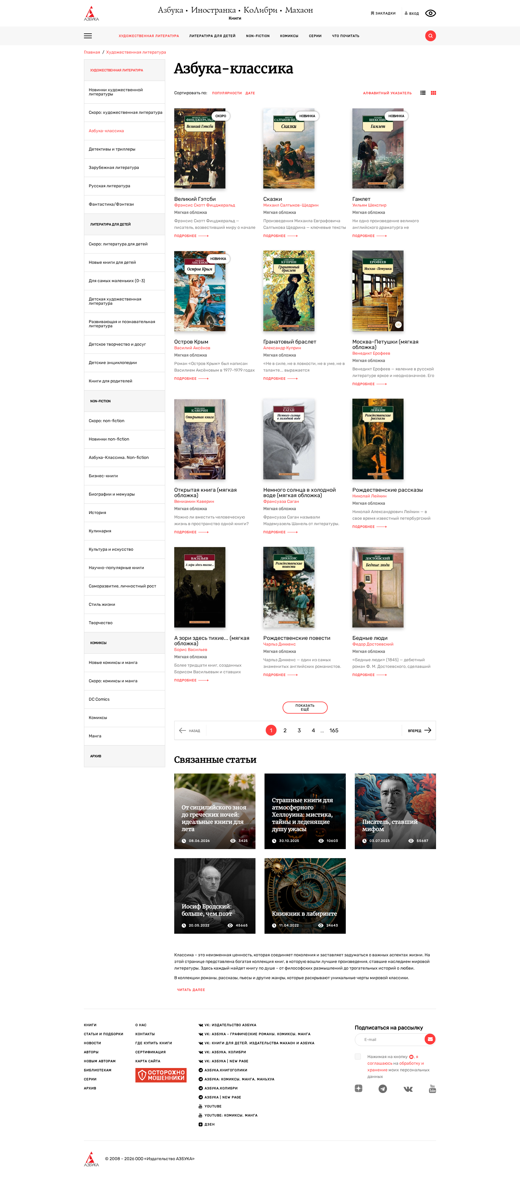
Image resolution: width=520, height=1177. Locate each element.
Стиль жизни (102, 605)
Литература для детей (212, 36)
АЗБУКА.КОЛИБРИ (221, 1088)
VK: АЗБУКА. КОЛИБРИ (225, 1052)
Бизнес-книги (103, 476)
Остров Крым (191, 341)
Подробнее (185, 236)
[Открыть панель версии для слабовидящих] (430, 13)
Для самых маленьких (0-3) (117, 281)
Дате (250, 93)
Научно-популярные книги (116, 568)
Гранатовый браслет (289, 341)
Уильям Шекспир (369, 205)
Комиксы (289, 36)
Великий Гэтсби (195, 199)
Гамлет (361, 199)
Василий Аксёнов (192, 347)
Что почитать (346, 36)
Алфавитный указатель (387, 93)
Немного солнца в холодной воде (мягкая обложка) (299, 492)
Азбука (170, 10)
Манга (95, 736)
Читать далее (191, 990)
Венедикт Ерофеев (371, 353)
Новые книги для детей (112, 262)
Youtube (213, 1106)
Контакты (145, 1034)
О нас (141, 1025)
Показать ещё (305, 707)
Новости (92, 1043)
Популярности (227, 93)
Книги (235, 18)
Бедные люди (370, 638)
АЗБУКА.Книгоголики (226, 1070)
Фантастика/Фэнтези (111, 204)
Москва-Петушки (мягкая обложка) (385, 344)
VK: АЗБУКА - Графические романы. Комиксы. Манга (258, 1034)
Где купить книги (153, 1043)
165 (334, 730)
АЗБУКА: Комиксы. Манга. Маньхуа (239, 1079)
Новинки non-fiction (109, 439)
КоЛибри (260, 10)
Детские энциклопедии (113, 363)
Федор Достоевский (373, 644)
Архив (95, 756)
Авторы (91, 1052)
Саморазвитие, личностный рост (122, 586)
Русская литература (109, 186)
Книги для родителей (110, 381)
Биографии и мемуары (112, 494)
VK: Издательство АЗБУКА (230, 1025)
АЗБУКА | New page (223, 1097)
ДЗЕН (210, 1124)
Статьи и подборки (103, 1034)
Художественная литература (149, 36)
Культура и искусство (111, 549)
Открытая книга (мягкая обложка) (205, 492)
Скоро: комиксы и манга (113, 681)
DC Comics (99, 699)
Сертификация (150, 1052)
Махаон (299, 10)
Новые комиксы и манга (113, 663)
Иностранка (213, 10)
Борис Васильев (190, 649)
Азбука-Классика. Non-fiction (119, 458)
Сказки (272, 199)
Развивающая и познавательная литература (122, 324)
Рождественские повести (296, 638)
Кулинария (100, 531)
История (97, 513)
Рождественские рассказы (387, 490)
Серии (315, 36)
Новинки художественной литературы (116, 92)
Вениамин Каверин (194, 501)
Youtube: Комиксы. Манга (231, 1115)
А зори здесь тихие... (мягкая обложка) (211, 640)
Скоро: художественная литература (125, 113)
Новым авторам (100, 1061)
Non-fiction (258, 36)
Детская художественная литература (115, 301)
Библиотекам (98, 1070)
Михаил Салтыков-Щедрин (291, 205)
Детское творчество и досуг (117, 344)
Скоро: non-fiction (106, 421)
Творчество (101, 623)
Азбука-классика (106, 131)
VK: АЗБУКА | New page (227, 1061)
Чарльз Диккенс (279, 644)
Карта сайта (147, 1061)
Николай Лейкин (369, 496)
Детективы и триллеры (112, 149)
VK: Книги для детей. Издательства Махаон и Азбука (259, 1043)
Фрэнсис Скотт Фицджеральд (204, 205)
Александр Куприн (282, 347)
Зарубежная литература (114, 168)
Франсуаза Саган (281, 501)
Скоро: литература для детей (118, 244)
